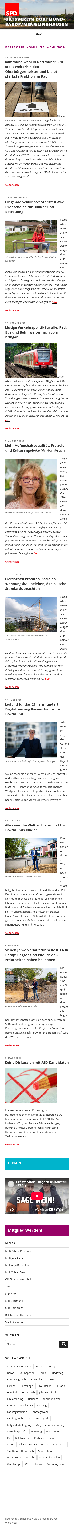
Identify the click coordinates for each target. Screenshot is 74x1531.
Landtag (42, 1405)
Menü (39, 34)
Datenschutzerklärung (18, 1518)
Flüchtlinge (26, 1386)
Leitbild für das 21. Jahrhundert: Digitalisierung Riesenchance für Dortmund (32, 709)
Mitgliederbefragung (19, 1425)
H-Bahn (60, 1386)
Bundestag (56, 1373)
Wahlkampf (14, 1464)
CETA (51, 1379)
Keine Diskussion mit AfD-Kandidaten (37, 1062)
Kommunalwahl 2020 (20, 1405)
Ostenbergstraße (17, 1431)
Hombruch (28, 1392)
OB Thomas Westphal (18, 1279)
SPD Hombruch (14, 1308)
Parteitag (36, 1431)
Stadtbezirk (59, 1444)
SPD (7, 1286)
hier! (7, 420)
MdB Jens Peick (14, 1258)
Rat (9, 1438)
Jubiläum (33, 1399)
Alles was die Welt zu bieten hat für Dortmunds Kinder (35, 827)
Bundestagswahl (17, 1379)
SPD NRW (11, 1293)
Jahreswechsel (47, 1392)
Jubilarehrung (15, 1399)
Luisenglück (42, 1418)
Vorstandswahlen (49, 1457)
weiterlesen (12, 184)
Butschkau (37, 1379)
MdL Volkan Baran (16, 1272)
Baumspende (26, 1373)
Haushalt (12, 1392)
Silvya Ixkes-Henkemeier (33, 1444)
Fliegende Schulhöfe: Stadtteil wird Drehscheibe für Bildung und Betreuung (35, 207)
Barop (10, 1373)
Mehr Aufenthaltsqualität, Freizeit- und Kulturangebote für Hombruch (35, 448)
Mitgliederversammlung (50, 1425)
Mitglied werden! (25, 1230)
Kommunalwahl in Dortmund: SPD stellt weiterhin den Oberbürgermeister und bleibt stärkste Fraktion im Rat (34, 69)
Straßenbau (45, 1451)
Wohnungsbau (55, 1464)
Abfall (39, 1366)
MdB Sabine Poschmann (19, 1251)
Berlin (42, 1373)
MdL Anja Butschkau (17, 1265)
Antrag (51, 1366)
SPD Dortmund (14, 1300)
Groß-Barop (44, 1386)
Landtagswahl (39, 1412)
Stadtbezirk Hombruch (20, 1451)
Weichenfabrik (33, 1464)
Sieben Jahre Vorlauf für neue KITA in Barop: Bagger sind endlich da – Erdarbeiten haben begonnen (36, 955)
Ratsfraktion (22, 1438)
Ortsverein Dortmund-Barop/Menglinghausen (36, 21)
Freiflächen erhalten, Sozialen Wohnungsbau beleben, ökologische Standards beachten (35, 584)
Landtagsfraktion (17, 1412)
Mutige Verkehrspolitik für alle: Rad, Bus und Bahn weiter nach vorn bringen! (36, 332)
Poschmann (53, 1431)
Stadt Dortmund (14, 1322)
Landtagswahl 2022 (18, 1418)
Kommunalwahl (52, 1399)
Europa (11, 1386)
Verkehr (30, 1457)
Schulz (11, 1444)
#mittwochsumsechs (19, 1366)
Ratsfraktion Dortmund (19, 1315)
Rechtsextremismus (45, 1438)
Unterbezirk (14, 1457)
